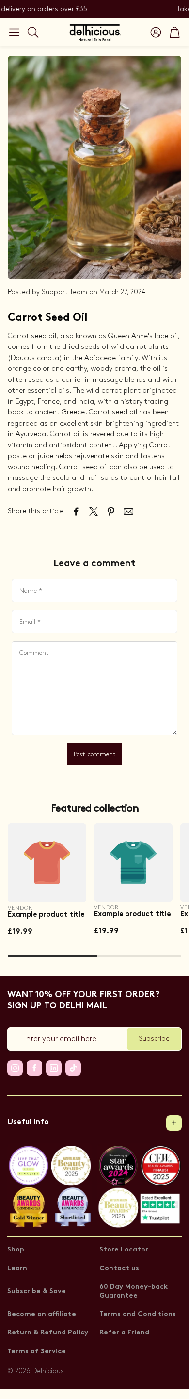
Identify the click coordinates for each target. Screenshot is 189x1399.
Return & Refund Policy (47, 1333)
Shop (15, 1250)
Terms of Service (36, 1352)
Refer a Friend (124, 1333)
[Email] (128, 511)
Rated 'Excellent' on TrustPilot (90, 9)
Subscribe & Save (36, 1291)
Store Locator (123, 1250)
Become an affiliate (41, 1314)
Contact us (119, 1269)
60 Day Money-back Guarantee (133, 1291)
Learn (17, 1269)
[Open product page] (47, 862)
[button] (14, 32)
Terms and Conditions (137, 1314)
